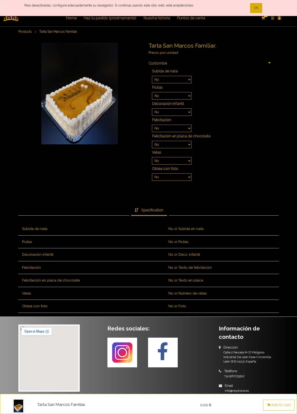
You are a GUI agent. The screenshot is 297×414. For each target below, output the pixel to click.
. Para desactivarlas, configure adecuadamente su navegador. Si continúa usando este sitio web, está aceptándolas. (108, 5)
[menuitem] (71, 18)
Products (25, 31)
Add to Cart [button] (280, 405)
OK (256, 8)
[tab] (149, 210)
